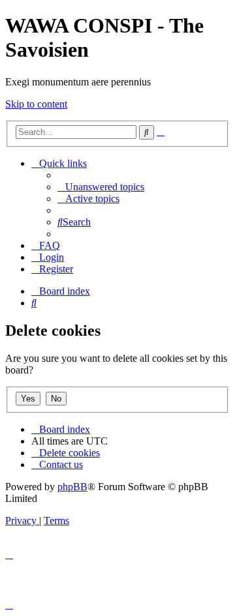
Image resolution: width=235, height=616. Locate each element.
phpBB (72, 486)
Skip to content (36, 104)
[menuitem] (100, 186)
